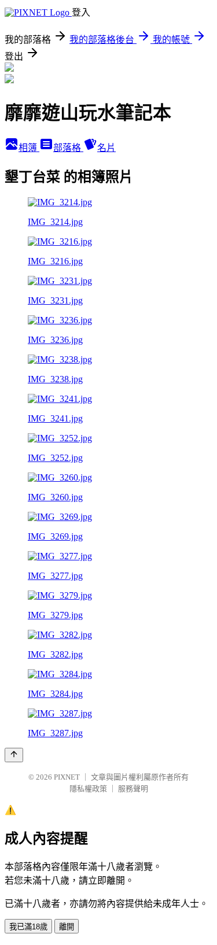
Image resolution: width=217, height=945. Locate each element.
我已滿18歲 (28, 926)
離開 (66, 926)
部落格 (68, 148)
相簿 (29, 148)
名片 (106, 148)
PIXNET (67, 777)
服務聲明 (133, 788)
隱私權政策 (88, 788)
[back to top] (14, 755)
